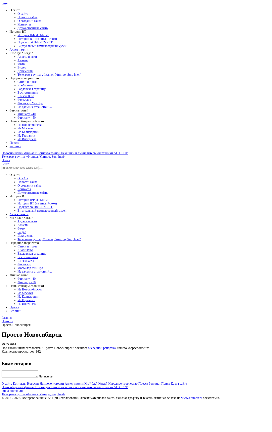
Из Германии (26, 135)
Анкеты (23, 60)
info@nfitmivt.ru (12, 390)
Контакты (24, 24)
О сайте (23, 13)
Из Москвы (25, 128)
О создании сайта (29, 20)
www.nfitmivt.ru (191, 398)
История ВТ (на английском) (37, 38)
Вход (5, 3)
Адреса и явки (27, 56)
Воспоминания (28, 92)
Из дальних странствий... (35, 106)
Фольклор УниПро (30, 103)
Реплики (15, 146)
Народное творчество (123, 383)
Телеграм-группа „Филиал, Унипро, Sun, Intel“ (49, 74)
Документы (25, 71)
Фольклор (24, 99)
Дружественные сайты (33, 28)
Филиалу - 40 (27, 114)
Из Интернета (27, 139)
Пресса (14, 142)
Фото (21, 63)
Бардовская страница (32, 89)
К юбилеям (25, 85)
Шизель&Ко (26, 96)
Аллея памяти (19, 49)
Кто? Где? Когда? (96, 383)
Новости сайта (27, 17)
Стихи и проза (27, 81)
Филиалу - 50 (27, 117)
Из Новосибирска (30, 124)
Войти (6, 163)
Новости (33, 383)
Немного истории (52, 383)
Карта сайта (179, 383)
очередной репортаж (102, 348)
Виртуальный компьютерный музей (42, 46)
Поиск (165, 383)
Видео (22, 67)
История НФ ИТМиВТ (33, 35)
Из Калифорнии (28, 132)
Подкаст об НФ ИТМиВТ (35, 42)
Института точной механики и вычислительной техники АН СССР (65, 153)
